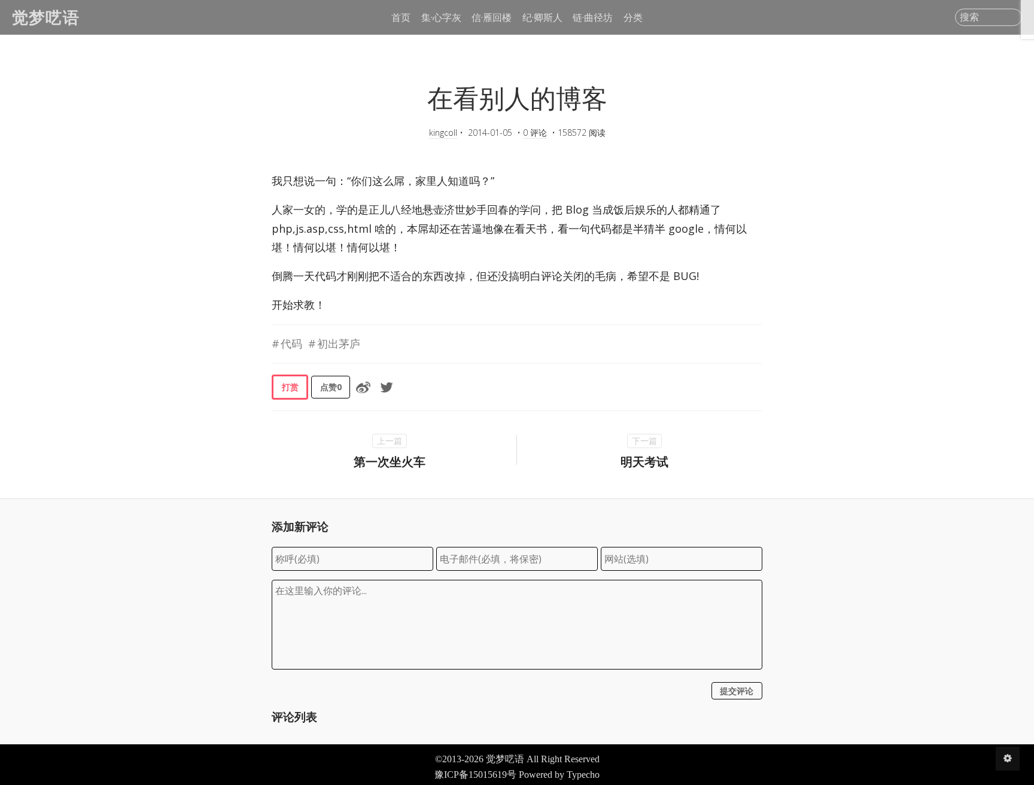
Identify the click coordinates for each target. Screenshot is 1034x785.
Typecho (583, 774)
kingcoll (443, 132)
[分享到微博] (363, 387)
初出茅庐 (338, 343)
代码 (291, 343)
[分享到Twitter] (386, 387)
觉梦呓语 (46, 17)
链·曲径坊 (593, 17)
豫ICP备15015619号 (475, 774)
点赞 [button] (331, 386)
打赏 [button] (290, 386)
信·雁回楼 (492, 17)
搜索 (969, 17)
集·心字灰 (441, 17)
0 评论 (535, 132)
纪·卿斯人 (542, 17)
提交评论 (736, 690)
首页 (400, 17)
